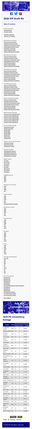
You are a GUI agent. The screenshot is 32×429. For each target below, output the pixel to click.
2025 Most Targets (9, 143)
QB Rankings (7, 277)
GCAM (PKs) (7, 136)
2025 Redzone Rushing (10, 152)
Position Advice (8, 32)
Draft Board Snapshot (9, 292)
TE (4, 265)
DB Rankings (7, 290)
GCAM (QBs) (7, 130)
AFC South (7, 164)
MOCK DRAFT (7, 298)
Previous (13, 417)
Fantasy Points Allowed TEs (11, 120)
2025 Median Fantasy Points (11, 47)
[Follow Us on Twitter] (16, 14)
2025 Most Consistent (9, 48)
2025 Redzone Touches (10, 156)
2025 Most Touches (9, 146)
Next (20, 417)
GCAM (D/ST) (7, 138)
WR (5, 263)
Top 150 (6, 258)
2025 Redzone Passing (10, 151)
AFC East (6, 160)
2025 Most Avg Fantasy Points (12, 45)
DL (4, 269)
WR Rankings (7, 281)
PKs (5, 202)
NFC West (6, 172)
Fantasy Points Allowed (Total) (12, 114)
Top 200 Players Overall (10, 293)
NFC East (6, 167)
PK (4, 266)
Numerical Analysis (9, 127)
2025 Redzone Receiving (10, 154)
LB (4, 271)
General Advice (8, 30)
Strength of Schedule (9, 36)
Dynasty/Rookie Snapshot (11, 204)
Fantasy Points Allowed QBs (11, 116)
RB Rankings (7, 279)
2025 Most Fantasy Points (11, 44)
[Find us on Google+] (20, 14)
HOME (5, 419)
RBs (5, 178)
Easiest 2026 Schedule (9, 50)
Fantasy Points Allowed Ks (11, 122)
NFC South (7, 170)
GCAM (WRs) (7, 133)
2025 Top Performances (10, 42)
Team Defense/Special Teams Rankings (14, 285)
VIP (8, 419)
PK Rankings (7, 284)
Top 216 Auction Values (10, 295)
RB (4, 261)
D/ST (5, 228)
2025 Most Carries (8, 144)
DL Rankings (7, 287)
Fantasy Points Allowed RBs (11, 117)
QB (5, 260)
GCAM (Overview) (8, 128)
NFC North (7, 168)
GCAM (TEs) (7, 135)
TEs (5, 181)
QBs (5, 176)
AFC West (6, 165)
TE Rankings (7, 282)
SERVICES (12, 419)
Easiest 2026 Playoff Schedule (11, 52)
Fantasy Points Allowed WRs (11, 119)
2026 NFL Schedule (9, 34)
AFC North (7, 162)
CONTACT (18, 419)
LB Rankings (7, 289)
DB (5, 273)
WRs (5, 180)
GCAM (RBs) (7, 132)
